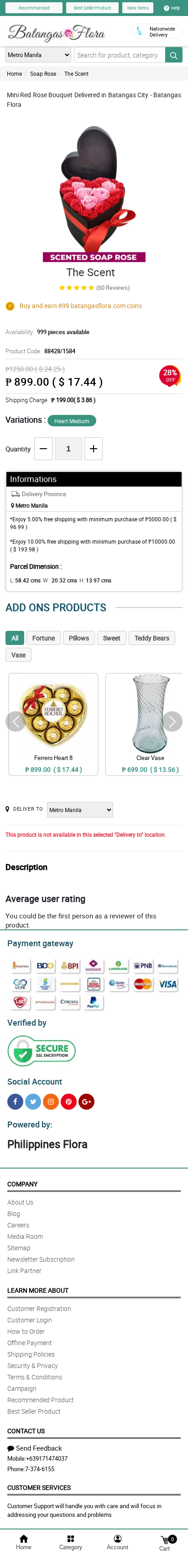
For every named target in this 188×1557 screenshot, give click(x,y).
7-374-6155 (39, 1469)
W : (60, 580)
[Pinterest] (69, 1102)
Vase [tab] (18, 654)
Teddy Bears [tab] (152, 638)
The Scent (76, 73)
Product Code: (40, 351)
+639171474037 (47, 1458)
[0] (165, 1539)
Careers (18, 1225)
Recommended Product (40, 1399)
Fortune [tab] (43, 638)
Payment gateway (40, 943)
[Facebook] (15, 1102)
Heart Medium (71, 421)
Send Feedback (39, 1447)
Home (14, 73)
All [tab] (14, 638)
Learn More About (37, 1290)
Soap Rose (43, 73)
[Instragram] (51, 1102)
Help (175, 8)
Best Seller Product (92, 8)
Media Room (25, 1236)
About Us (20, 1202)
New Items (138, 8)
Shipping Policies (31, 1354)
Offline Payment (29, 1342)
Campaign (22, 1388)
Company (22, 1184)
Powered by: (29, 1124)
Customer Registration (39, 1308)
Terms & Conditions (34, 1377)
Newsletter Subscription (41, 1259)
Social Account (34, 1081)
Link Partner (24, 1270)
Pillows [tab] (79, 638)
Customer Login (29, 1320)
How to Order (26, 1331)
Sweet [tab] (111, 638)
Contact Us (26, 1430)
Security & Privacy (32, 1365)
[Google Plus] (86, 1102)
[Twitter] (33, 1102)
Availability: (47, 332)
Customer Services (39, 1487)
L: (25, 580)
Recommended (34, 8)
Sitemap (19, 1247)
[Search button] (174, 55)
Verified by (27, 1022)
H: (95, 580)
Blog (13, 1213)
